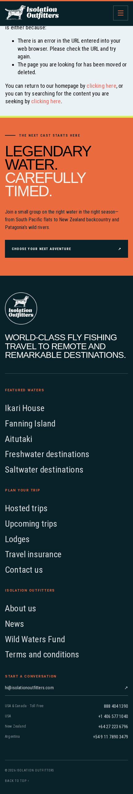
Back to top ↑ (17, 781)
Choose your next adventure (66, 249)
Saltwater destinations (44, 470)
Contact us (24, 570)
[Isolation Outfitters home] (32, 12)
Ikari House (25, 408)
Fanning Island (30, 423)
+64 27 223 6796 (113, 726)
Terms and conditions (42, 654)
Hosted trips (26, 508)
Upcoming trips (31, 524)
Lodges (17, 539)
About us (20, 608)
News (14, 624)
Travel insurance (33, 554)
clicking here (101, 86)
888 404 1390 (116, 706)
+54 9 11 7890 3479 (110, 736)
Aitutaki (18, 439)
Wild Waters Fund (35, 639)
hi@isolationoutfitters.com (66, 687)
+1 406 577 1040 (113, 716)
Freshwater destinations (47, 454)
